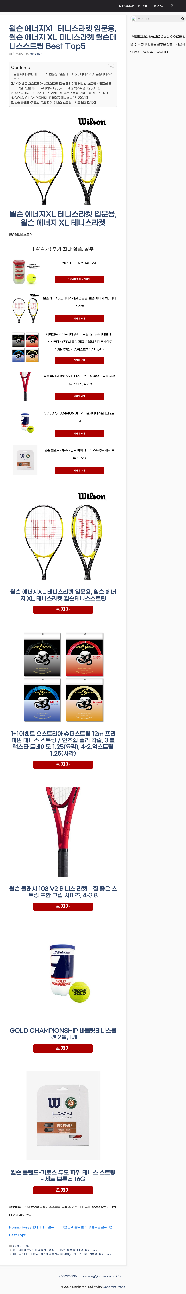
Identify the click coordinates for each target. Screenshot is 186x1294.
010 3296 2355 (68, 1276)
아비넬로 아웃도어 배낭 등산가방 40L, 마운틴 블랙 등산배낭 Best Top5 (55, 1250)
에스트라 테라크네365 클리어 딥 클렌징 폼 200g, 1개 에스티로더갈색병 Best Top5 (62, 1254)
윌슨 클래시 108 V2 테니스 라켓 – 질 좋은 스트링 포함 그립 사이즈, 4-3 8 (62, 93)
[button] (172, 6)
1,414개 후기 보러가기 (79, 279)
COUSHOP (21, 1246)
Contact (122, 1276)
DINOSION (127, 5)
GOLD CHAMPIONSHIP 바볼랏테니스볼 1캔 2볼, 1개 (51, 98)
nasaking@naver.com (97, 1276)
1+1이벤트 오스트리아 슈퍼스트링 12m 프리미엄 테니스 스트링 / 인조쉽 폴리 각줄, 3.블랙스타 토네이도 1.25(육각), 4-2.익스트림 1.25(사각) (63, 86)
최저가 (63, 610)
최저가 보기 (79, 318)
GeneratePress (113, 1287)
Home (142, 5)
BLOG (158, 5)
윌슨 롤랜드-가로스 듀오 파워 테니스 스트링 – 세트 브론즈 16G (55, 102)
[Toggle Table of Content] (109, 67)
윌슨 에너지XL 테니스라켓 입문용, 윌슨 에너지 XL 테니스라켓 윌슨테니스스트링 (63, 77)
